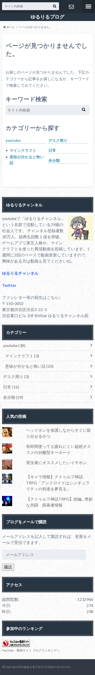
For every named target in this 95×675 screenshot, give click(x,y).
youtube (13, 140)
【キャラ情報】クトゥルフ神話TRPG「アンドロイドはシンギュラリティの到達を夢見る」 (58, 482)
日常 (52, 150)
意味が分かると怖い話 (27, 160)
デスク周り (57, 140)
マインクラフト (23, 150)
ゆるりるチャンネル (20, 273)
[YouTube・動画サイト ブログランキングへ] (16, 643)
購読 (8, 566)
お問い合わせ (71, 6)
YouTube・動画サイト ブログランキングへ (31, 650)
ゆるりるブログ (47, 16)
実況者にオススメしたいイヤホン (56, 462)
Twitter (9, 285)
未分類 (54, 160)
